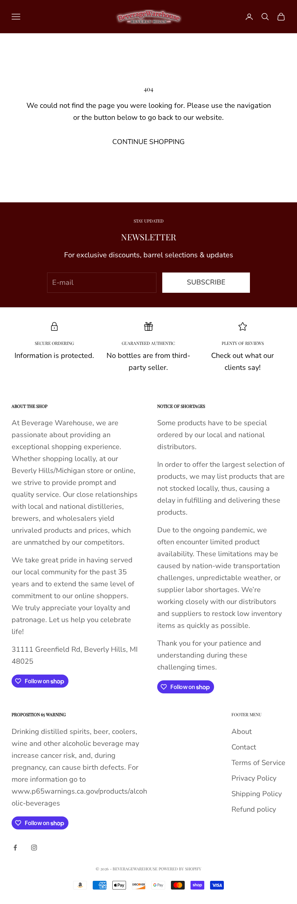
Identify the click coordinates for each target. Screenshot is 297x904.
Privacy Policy (253, 778)
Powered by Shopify (180, 868)
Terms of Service (258, 763)
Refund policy (253, 809)
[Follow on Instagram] (34, 847)
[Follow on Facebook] (15, 847)
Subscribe (206, 282)
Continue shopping (148, 142)
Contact (243, 747)
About (241, 731)
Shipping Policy (256, 794)
